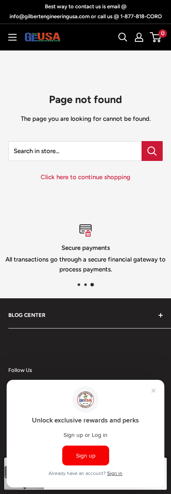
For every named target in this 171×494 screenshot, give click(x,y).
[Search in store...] (152, 151)
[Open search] (122, 37)
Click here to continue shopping (85, 177)
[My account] (139, 37)
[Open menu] (12, 37)
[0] (156, 37)
